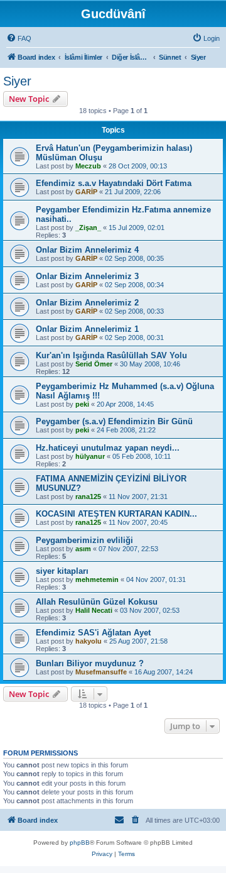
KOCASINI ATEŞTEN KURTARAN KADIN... (116, 514)
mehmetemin (97, 579)
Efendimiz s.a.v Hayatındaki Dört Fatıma (113, 183)
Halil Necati (93, 610)
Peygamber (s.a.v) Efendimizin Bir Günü (114, 421)
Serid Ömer (93, 364)
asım (83, 548)
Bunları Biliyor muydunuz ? (90, 663)
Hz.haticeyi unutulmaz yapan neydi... (108, 448)
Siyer (17, 81)
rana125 (88, 496)
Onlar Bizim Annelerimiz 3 (87, 276)
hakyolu (88, 641)
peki (82, 404)
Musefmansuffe (101, 672)
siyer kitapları (62, 571)
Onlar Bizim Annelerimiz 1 (87, 329)
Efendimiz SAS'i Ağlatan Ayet (93, 632)
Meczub (88, 166)
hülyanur (90, 456)
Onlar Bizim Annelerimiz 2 (87, 302)
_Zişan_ (88, 227)
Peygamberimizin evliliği (84, 540)
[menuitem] (18, 38)
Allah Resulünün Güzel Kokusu (97, 602)
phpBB (80, 842)
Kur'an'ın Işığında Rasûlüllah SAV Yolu (111, 355)
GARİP (86, 191)
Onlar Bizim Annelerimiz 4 (87, 250)
